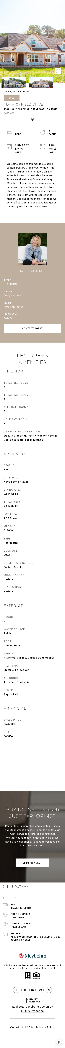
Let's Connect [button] (32, 863)
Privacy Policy (45, 1027)
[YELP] (49, 990)
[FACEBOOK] (16, 990)
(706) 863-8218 (18, 927)
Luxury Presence (32, 1010)
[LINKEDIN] (32, 990)
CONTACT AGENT (32, 328)
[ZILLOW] (41, 990)
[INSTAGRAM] (24, 990)
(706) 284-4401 (13, 295)
